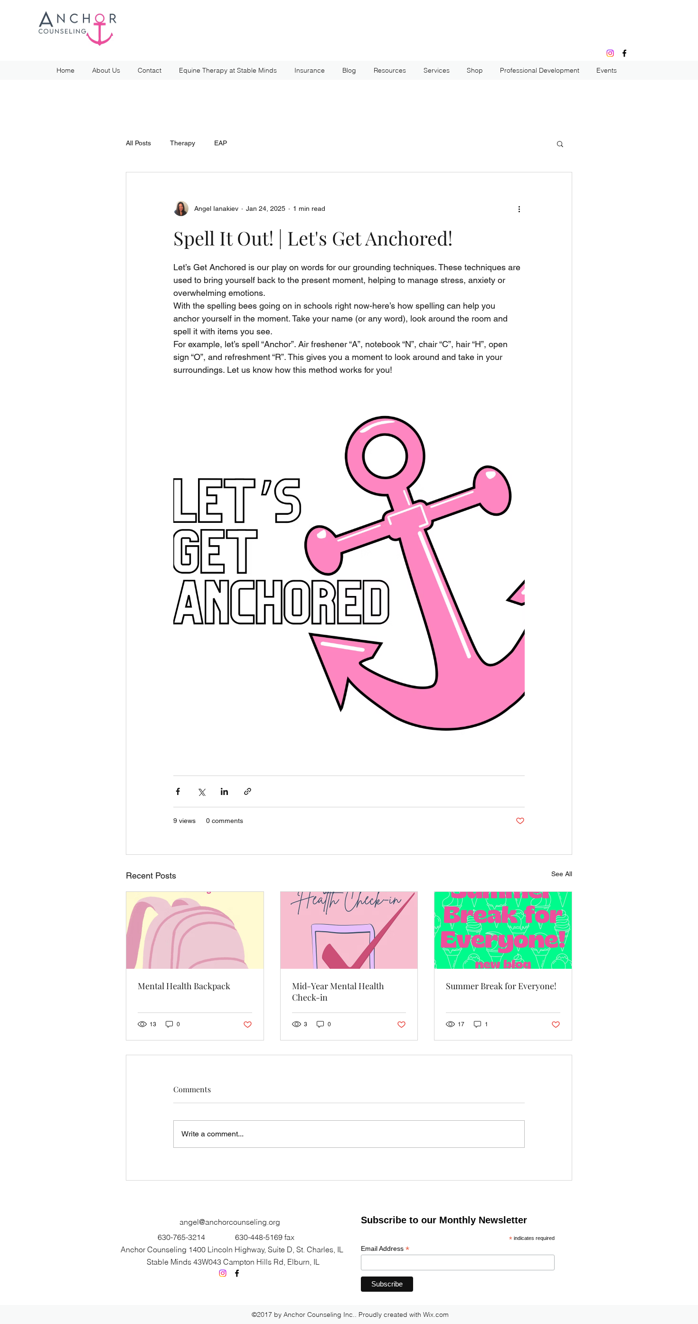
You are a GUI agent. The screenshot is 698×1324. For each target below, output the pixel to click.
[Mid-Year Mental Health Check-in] (349, 930)
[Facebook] (624, 53)
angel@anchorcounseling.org (229, 1222)
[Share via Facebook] (177, 791)
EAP (220, 143)
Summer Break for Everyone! (501, 986)
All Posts (138, 143)
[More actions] (519, 208)
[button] (560, 143)
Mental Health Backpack (184, 986)
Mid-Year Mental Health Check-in (338, 991)
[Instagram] (610, 53)
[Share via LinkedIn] (224, 791)
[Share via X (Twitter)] (201, 791)
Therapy (182, 143)
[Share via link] (247, 791)
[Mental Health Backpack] (195, 930)
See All (561, 874)
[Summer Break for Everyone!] (503, 930)
